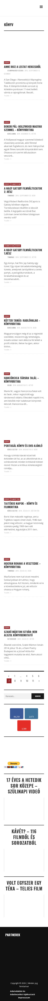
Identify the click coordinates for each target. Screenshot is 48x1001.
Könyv (7, 62)
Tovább (7, 96)
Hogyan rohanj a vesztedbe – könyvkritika (22, 565)
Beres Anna (11, 134)
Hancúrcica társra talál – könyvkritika (21, 379)
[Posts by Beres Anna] (5, 134)
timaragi (10, 196)
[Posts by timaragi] (5, 196)
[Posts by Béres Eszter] (5, 449)
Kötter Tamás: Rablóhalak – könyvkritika (22, 322)
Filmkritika (15, 499)
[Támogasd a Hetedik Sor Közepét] (24, 15)
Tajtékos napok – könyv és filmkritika (20, 505)
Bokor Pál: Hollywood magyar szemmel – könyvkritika (23, 128)
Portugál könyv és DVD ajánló (23, 445)
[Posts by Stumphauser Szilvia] (5, 71)
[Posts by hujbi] (5, 385)
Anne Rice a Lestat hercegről (22, 66)
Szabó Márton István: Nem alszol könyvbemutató (20, 633)
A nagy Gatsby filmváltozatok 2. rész (23, 190)
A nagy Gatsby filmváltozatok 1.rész (23, 251)
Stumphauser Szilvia (15, 71)
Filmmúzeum (15, 184)
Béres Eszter (12, 449)
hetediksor (11, 639)
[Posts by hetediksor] (5, 639)
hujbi (9, 385)
